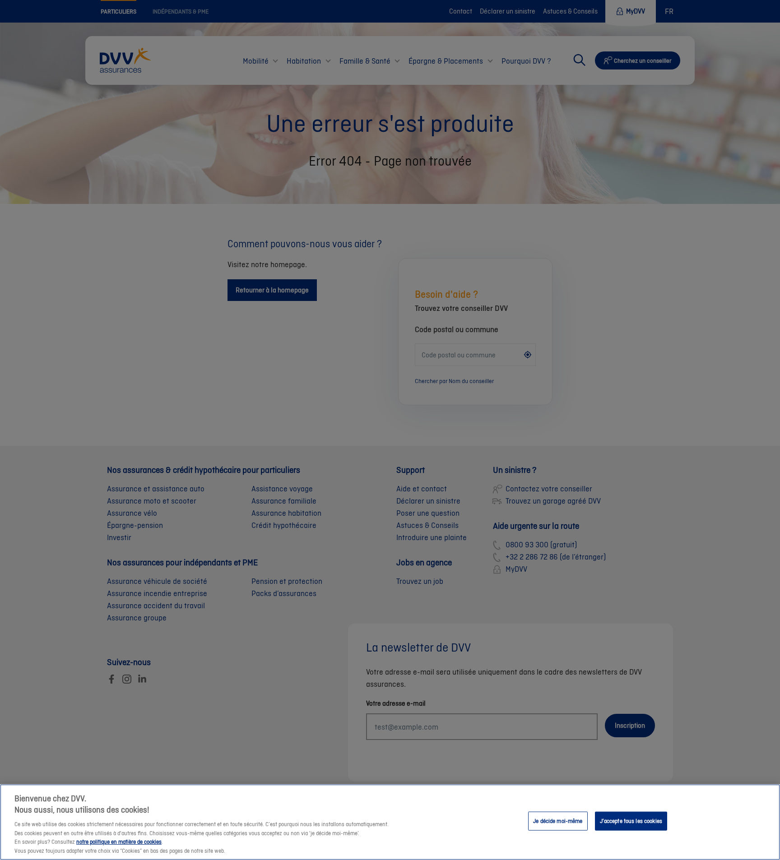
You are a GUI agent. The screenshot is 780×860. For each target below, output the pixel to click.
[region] (390, 822)
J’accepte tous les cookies (631, 821)
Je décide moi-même (557, 821)
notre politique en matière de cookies (119, 842)
